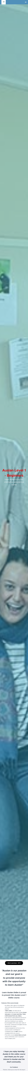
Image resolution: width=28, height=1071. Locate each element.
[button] (26, 2)
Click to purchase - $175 (14, 963)
